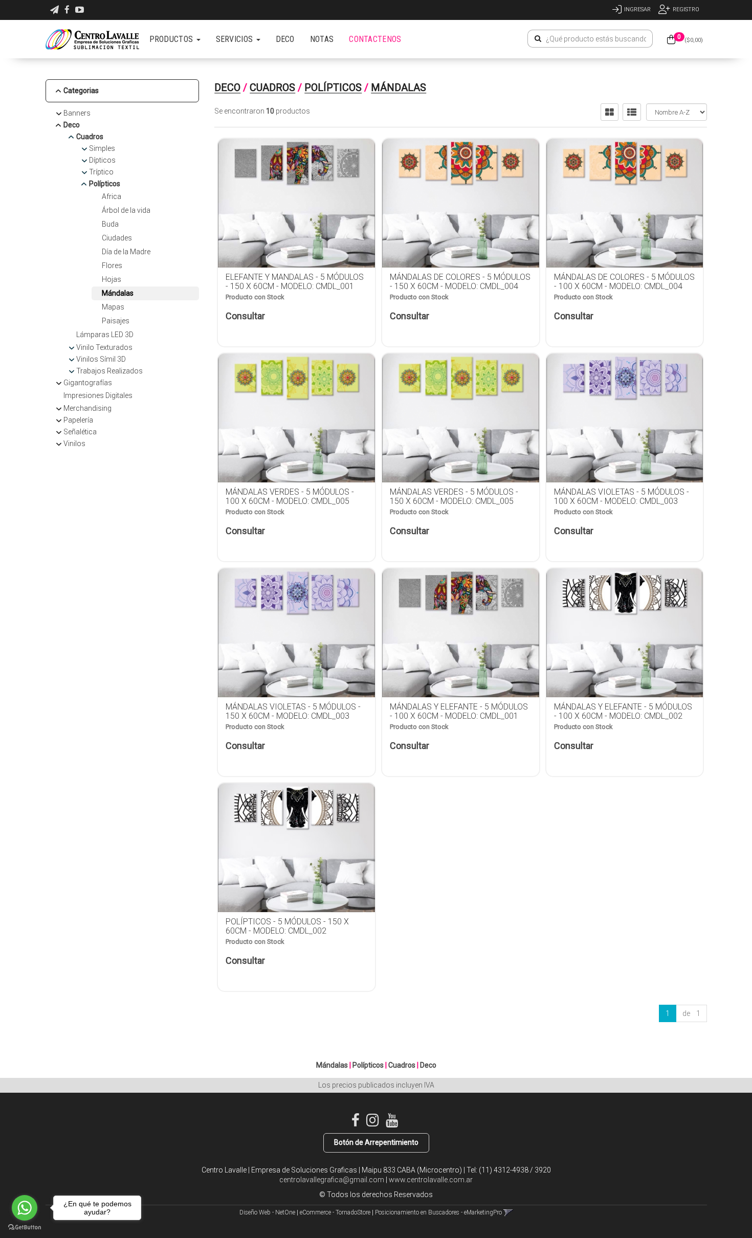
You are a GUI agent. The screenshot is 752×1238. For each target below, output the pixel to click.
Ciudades (117, 238)
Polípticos (104, 184)
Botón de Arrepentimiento (376, 1142)
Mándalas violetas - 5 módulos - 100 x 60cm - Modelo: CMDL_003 (621, 496)
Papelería (78, 420)
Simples (102, 148)
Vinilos (74, 443)
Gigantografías (87, 383)
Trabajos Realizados (109, 371)
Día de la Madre (126, 252)
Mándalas (118, 293)
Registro (686, 9)
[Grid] (609, 112)
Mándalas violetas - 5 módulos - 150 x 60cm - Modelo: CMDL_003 (293, 711)
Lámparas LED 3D (105, 334)
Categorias (81, 90)
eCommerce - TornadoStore (335, 1212)
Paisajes (115, 321)
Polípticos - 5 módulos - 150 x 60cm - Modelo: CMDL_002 (287, 926)
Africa (111, 196)
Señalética (80, 432)
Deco (71, 125)
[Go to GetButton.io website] (24, 1227)
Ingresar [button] (637, 9)
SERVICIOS (235, 39)
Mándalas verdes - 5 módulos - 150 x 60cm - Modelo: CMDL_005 (454, 496)
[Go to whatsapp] (24, 1208)
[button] (54, 10)
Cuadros (89, 136)
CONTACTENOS (375, 39)
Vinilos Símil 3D (101, 359)
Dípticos (102, 160)
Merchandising (87, 408)
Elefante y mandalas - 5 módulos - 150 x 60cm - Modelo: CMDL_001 (295, 281)
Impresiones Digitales (97, 395)
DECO (285, 39)
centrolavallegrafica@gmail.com (331, 1180)
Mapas (113, 307)
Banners (77, 113)
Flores (112, 265)
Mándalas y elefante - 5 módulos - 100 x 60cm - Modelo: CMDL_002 (623, 711)
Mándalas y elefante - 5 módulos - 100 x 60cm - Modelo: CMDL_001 (459, 711)
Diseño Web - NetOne (267, 1212)
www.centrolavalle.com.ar (431, 1180)
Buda (110, 224)
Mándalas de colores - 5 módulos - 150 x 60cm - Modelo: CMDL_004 (460, 281)
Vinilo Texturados (104, 347)
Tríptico (101, 172)
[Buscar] (538, 39)
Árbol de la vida (126, 210)
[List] (632, 112)
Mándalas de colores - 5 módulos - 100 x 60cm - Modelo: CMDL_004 (624, 281)
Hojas (111, 279)
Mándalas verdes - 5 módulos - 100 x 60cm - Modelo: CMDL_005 (290, 496)
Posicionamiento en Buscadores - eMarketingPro (438, 1212)
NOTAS (322, 39)
